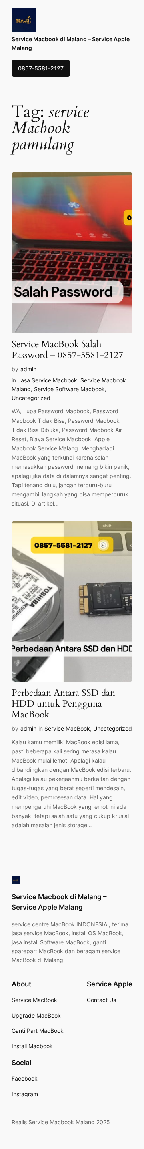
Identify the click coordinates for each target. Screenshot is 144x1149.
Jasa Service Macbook (47, 380)
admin (28, 369)
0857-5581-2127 (41, 68)
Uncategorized (31, 397)
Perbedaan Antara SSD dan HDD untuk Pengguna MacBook (63, 704)
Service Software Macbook (69, 389)
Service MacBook (67, 728)
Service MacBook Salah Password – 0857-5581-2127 (67, 350)
